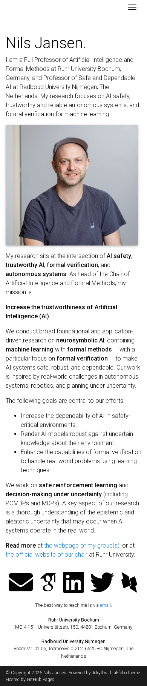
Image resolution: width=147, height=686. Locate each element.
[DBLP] (129, 583)
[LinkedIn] (73, 583)
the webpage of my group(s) (81, 545)
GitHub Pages (40, 679)
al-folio (120, 672)
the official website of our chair (46, 554)
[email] (21, 583)
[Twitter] (102, 583)
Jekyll (97, 672)
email (105, 605)
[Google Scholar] (48, 583)
